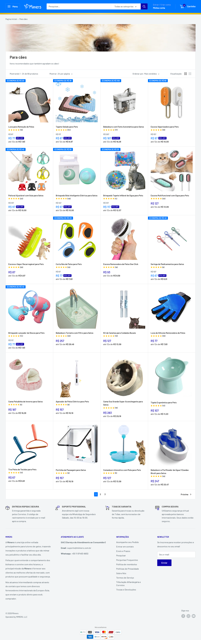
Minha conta (159, 7)
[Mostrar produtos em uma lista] (190, 73)
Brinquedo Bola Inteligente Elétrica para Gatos (76, 197)
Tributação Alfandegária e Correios (128, 583)
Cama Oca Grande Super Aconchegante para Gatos (123, 404)
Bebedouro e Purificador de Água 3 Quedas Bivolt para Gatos (170, 473)
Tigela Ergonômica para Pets (164, 404)
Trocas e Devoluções (126, 589)
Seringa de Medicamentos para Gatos (167, 265)
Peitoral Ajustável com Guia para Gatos (25, 197)
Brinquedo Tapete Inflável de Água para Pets (123, 197)
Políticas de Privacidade (127, 568)
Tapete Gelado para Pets (67, 128)
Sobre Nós (121, 573)
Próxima (184, 494)
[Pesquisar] (144, 6)
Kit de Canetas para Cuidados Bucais (119, 334)
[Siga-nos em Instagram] (188, 616)
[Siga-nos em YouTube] (194, 616)
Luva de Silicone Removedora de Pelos (168, 334)
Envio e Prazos (123, 551)
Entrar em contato (125, 546)
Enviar (164, 562)
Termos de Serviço (125, 577)
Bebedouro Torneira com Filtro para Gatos (74, 334)
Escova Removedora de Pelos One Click (120, 265)
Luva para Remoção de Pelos (21, 128)
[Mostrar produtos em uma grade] (185, 73)
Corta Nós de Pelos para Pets (69, 265)
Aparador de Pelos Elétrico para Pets (72, 403)
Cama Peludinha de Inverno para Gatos (25, 403)
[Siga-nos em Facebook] (183, 616)
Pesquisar (121, 555)
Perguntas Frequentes (127, 560)
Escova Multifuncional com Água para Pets (170, 197)
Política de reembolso (126, 564)
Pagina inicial (11, 19)
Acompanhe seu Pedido (127, 542)
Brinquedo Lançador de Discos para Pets (26, 334)
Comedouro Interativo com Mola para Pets (122, 471)
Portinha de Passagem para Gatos (71, 471)
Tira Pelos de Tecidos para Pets (22, 471)
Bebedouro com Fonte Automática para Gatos (123, 128)
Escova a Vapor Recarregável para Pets (26, 265)
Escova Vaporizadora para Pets (165, 128)
